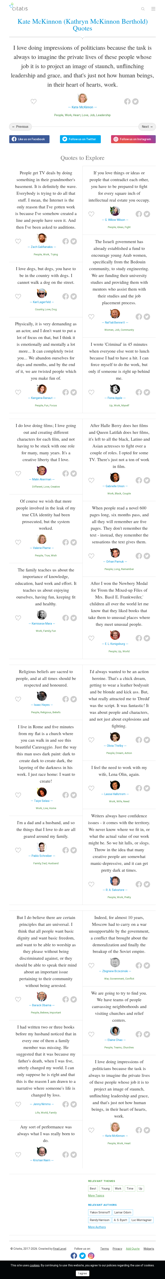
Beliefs (57, 712)
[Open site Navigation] (153, 8)
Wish (54, 555)
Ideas (120, 227)
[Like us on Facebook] (29, 139)
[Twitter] (82, 1256)
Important (55, 1012)
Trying (54, 254)
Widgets (148, 1248)
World (126, 651)
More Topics (96, 1195)
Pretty (127, 897)
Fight (128, 227)
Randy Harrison (99, 1220)
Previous (22, 127)
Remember (127, 569)
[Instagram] (91, 1256)
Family (47, 630)
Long (117, 569)
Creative (55, 486)
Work (68, 115)
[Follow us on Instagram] (133, 139)
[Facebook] (74, 1256)
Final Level (59, 1248)
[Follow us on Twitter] (80, 139)
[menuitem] (104, 1249)
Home (52, 808)
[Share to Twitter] (135, 101)
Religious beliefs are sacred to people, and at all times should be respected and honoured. (46, 678)
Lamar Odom (122, 1212)
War (106, 978)
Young (105, 1188)
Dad (44, 863)
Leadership (103, 115)
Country (39, 309)
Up (111, 405)
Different (37, 486)
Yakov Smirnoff (100, 1212)
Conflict (129, 978)
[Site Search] (142, 8)
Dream (119, 753)
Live (45, 808)
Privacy (117, 1248)
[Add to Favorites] (33, 101)
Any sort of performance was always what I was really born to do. (46, 1133)
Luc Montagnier (142, 1220)
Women (108, 329)
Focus (53, 405)
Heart (76, 115)
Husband (53, 863)
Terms (104, 1248)
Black (118, 493)
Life (37, 1112)
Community (127, 329)
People (58, 115)
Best (93, 1188)
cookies (35, 1265)
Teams (118, 1047)
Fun (46, 405)
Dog (54, 309)
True (47, 555)
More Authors (97, 1227)
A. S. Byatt (120, 1220)
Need (126, 801)
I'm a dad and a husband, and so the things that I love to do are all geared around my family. (45, 829)
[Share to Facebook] (127, 101)
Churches (128, 1047)
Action (128, 753)
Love (85, 115)
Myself (125, 405)
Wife (119, 801)
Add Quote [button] (133, 1248)
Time (130, 1188)
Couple (127, 493)
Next (145, 127)
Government (117, 978)
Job (92, 115)
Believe (44, 1012)
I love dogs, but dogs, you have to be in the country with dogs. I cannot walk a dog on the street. (46, 275)
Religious (45, 712)
